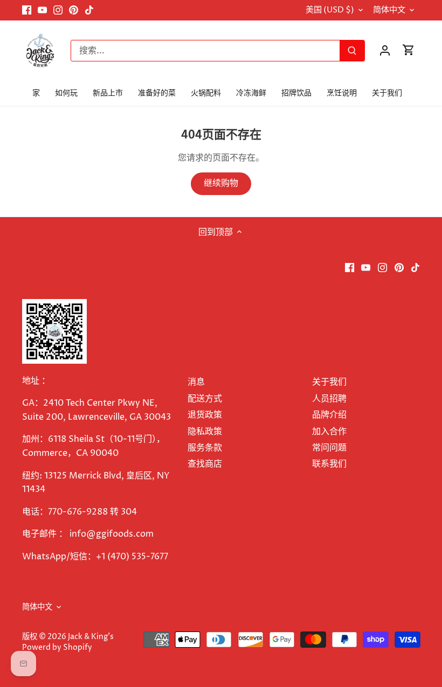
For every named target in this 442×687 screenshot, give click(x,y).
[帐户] (385, 50)
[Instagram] (58, 10)
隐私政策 (205, 432)
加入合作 (329, 432)
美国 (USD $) (330, 10)
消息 (196, 382)
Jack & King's (91, 637)
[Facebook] (26, 10)
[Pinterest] (73, 10)
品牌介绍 (329, 415)
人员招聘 (329, 399)
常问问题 (329, 448)
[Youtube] (42, 10)
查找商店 (205, 464)
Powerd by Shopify (57, 647)
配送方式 (205, 399)
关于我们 (329, 382)
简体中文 (389, 10)
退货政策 (205, 415)
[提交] (352, 50)
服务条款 (205, 448)
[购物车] (408, 50)
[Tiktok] (89, 10)
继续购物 (221, 183)
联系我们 (329, 464)
